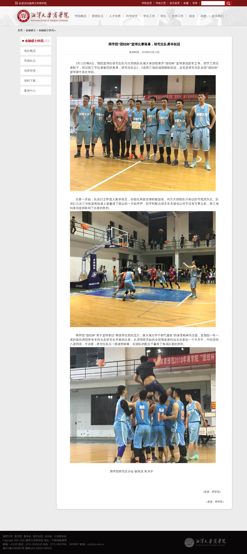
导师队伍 (30, 60)
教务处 (27, 536)
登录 (194, 3)
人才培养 (115, 16)
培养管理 (30, 70)
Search (228, 3)
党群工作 (178, 16)
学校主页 (161, 3)
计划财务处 (60, 536)
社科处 (48, 536)
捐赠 (203, 16)
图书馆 (18, 536)
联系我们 (217, 16)
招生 (163, 16)
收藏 (186, 3)
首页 (20, 30)
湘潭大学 (8, 536)
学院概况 (80, 16)
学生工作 (149, 16)
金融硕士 (31, 30)
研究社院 (38, 536)
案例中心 (30, 90)
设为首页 (175, 3)
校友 (192, 16)
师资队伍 (97, 16)
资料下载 (30, 80)
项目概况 (30, 50)
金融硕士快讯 (46, 30)
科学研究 (132, 16)
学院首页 (147, 3)
